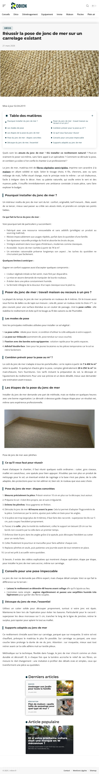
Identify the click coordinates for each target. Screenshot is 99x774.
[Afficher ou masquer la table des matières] (67, 115)
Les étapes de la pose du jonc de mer (23, 133)
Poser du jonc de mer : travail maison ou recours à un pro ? (70, 122)
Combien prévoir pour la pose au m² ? (69, 128)
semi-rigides (61, 167)
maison (7, 171)
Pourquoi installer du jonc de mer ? (22, 121)
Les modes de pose (15, 128)
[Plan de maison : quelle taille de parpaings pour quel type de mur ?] (65, 706)
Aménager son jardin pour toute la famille (39, 687)
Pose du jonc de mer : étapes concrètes (24, 137)
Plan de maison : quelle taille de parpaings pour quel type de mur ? (41, 706)
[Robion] (18, 6)
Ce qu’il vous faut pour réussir (66, 133)
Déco (7, 28)
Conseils (32, 734)
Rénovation (33, 701)
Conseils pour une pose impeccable (68, 137)
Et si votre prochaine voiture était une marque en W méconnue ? (47, 741)
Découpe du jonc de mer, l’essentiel (22, 142)
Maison (31, 684)
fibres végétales (45, 167)
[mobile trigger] (5, 6)
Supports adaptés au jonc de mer (67, 142)
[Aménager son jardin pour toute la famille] (65, 688)
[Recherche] (87, 6)
